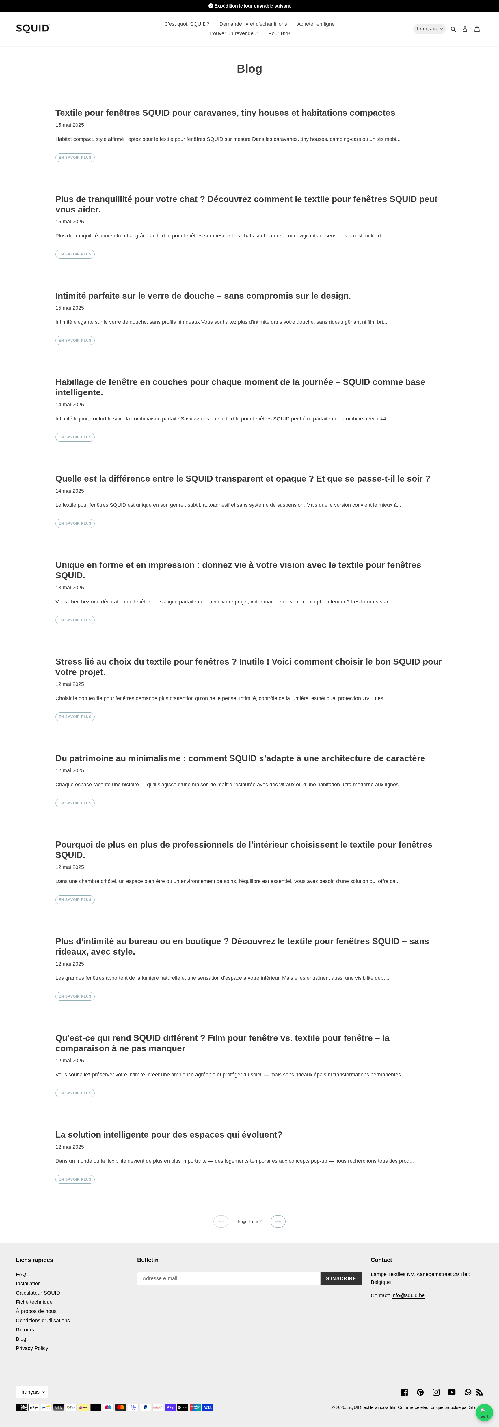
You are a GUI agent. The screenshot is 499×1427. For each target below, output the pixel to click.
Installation (28, 1283)
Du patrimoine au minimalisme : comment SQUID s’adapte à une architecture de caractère (240, 758)
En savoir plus (75, 158)
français (30, 1392)
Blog (21, 1339)
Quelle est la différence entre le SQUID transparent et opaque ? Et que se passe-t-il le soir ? (242, 478)
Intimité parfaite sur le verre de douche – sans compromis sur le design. (203, 295)
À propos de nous (36, 1311)
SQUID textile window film (371, 1407)
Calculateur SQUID (38, 1293)
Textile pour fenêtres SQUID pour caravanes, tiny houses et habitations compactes (225, 112)
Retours (25, 1330)
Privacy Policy (32, 1348)
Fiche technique (34, 1302)
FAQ (21, 1274)
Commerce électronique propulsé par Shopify (440, 1407)
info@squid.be (408, 1295)
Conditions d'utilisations (43, 1320)
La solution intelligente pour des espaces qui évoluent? (168, 1134)
